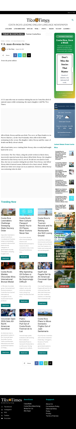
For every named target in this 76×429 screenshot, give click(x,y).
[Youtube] (2, 418)
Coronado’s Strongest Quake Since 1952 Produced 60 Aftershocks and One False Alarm (61, 174)
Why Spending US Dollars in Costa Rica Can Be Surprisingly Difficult (26, 277)
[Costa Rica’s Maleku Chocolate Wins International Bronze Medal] (8, 265)
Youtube (7, 418)
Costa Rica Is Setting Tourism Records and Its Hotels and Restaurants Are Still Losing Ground (45, 227)
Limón (67, 106)
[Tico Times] (4, 49)
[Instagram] (2, 410)
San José (56, 106)
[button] (72, 20)
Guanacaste (61, 106)
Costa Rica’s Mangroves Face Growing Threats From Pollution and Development (61, 183)
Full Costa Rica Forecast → (65, 132)
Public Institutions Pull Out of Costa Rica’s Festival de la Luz (25, 325)
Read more (5, 258)
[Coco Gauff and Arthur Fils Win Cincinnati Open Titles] (71, 207)
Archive (8, 41)
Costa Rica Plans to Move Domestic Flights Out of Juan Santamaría (44, 325)
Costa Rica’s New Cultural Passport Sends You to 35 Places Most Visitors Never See (25, 225)
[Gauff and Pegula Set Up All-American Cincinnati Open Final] (45, 265)
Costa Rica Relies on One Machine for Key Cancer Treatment (61, 165)
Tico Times (11, 49)
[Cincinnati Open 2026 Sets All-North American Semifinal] (8, 312)
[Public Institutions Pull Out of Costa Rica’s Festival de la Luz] (26, 312)
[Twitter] (20, 55)
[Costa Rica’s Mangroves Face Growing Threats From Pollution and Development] (71, 182)
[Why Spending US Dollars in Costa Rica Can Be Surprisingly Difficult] (26, 265)
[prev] (47, 34)
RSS (5, 412)
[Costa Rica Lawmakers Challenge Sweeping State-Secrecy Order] (8, 212)
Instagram (8, 409)
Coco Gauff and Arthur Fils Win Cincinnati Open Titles (60, 207)
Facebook (8, 407)
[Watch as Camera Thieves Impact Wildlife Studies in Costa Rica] (71, 190)
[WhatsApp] (24, 55)
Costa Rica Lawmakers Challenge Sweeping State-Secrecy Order (7, 224)
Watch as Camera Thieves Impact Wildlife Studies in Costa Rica (61, 191)
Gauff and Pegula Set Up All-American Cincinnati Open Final (45, 277)
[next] (50, 34)
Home (2, 41)
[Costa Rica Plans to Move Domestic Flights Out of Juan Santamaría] (45, 312)
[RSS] (2, 412)
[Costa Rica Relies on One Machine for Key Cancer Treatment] (71, 164)
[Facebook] (15, 55)
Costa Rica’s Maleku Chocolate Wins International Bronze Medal (8, 277)
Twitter (6, 415)
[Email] (29, 55)
